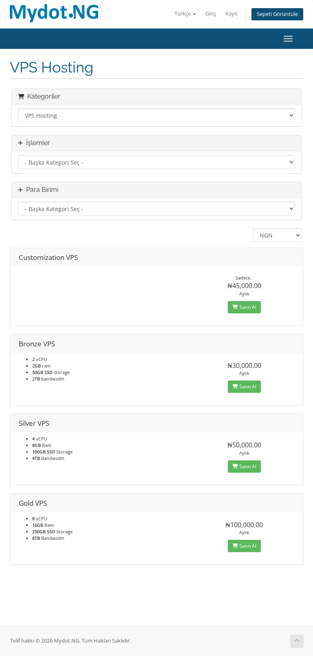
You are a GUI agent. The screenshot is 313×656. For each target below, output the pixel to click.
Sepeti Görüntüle (277, 14)
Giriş (210, 13)
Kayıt (231, 13)
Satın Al (247, 307)
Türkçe (183, 13)
